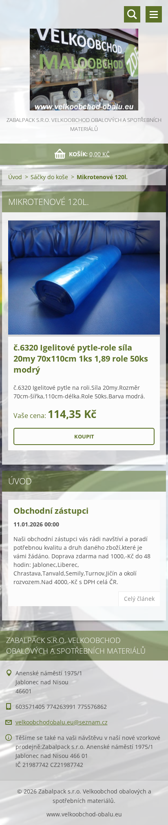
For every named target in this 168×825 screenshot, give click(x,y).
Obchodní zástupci (50, 510)
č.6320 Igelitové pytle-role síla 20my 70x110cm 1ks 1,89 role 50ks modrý (80, 358)
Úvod (15, 177)
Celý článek (139, 598)
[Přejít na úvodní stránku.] (84, 57)
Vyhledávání (132, 14)
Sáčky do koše (49, 177)
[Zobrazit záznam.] (84, 278)
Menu (154, 14)
